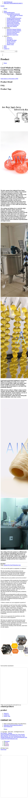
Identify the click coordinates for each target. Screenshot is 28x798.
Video (5, 45)
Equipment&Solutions (9, 12)
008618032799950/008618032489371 (13, 3)
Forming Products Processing (14, 18)
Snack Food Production (12, 25)
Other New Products (12, 26)
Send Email (3, 749)
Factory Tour (7, 716)
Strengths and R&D (12, 40)
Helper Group (10, 44)
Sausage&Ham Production (13, 14)
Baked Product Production (13, 23)
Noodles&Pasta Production (13, 19)
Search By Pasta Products (13, 32)
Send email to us (5, 78)
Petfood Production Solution (14, 21)
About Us (9, 37)
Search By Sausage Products (14, 29)
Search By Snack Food (12, 34)
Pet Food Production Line (15, 736)
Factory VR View (11, 41)
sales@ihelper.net (8, 2)
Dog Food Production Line (20, 737)
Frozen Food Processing (13, 22)
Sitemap (10, 733)
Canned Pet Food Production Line (9, 738)
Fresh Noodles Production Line (13, 736)
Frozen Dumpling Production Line (9, 734)
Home (5, 11)
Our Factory (10, 39)
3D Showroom (10, 43)
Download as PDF (13, 78)
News (5, 47)
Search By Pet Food (12, 33)
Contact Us (6, 48)
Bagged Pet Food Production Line (12, 565)
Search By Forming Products (14, 30)
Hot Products (4, 733)
